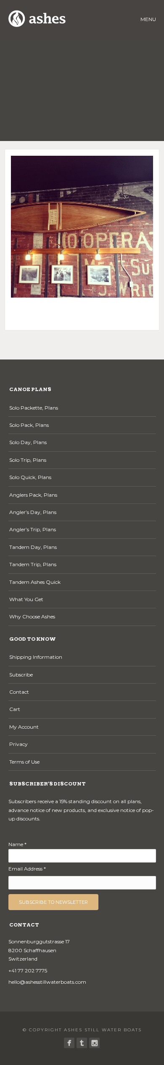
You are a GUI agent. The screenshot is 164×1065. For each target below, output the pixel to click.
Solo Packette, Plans (33, 408)
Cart (14, 709)
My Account (24, 727)
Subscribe (21, 674)
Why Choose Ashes (32, 616)
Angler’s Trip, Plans (32, 529)
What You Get (26, 599)
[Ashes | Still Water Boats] (69, 1043)
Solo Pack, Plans (29, 425)
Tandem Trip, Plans (32, 564)
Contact (19, 692)
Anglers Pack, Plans (33, 495)
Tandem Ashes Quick (35, 582)
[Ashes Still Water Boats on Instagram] (94, 1043)
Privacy (18, 744)
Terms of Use (24, 762)
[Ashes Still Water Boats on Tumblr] (82, 1043)
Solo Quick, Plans (30, 477)
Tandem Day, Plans (33, 547)
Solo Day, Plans (28, 442)
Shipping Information (35, 657)
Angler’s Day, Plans (32, 512)
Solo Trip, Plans (27, 460)
